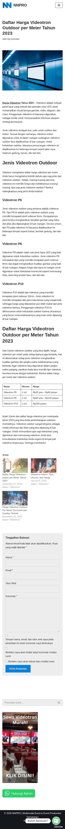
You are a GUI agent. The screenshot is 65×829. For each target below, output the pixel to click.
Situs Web (11, 583)
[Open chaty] (56, 821)
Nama (9, 557)
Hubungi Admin (21, 793)
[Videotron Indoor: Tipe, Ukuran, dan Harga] (43, 465)
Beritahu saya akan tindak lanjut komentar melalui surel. (31, 654)
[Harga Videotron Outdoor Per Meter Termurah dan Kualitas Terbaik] (15, 498)
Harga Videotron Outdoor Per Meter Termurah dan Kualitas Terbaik (15, 510)
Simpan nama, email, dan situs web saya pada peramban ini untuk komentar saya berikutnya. (29, 641)
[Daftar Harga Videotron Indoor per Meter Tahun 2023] (15, 465)
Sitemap (58, 826)
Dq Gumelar (13, 39)
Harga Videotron (11, 102)
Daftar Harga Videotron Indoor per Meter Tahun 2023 (14, 477)
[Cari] (59, 702)
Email (9, 570)
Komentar (11, 596)
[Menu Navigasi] (59, 5)
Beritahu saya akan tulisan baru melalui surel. (31, 661)
